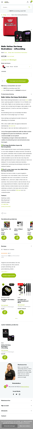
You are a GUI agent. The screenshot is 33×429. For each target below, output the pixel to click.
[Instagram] (19, 394)
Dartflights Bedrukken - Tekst (7, 300)
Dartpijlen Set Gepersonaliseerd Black (23, 301)
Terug (4, 15)
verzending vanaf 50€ (11, 88)
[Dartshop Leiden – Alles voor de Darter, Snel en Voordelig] (9, 2)
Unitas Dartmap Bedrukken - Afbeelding (6, 346)
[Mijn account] (27, 2)
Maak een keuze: (6, 63)
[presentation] (1, 29)
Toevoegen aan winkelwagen (17, 81)
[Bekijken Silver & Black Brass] (20, 225)
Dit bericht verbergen (9, 426)
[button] (16, 318)
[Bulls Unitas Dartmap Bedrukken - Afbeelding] (8, 335)
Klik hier (18, 190)
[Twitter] (16, 394)
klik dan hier (12, 126)
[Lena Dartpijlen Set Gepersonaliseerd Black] (25, 289)
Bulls (5, 52)
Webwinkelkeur (25, 386)
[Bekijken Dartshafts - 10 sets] (7, 225)
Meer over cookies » (25, 426)
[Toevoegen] (4, 238)
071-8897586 (4, 204)
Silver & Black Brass (18, 229)
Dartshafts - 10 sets (6, 229)
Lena (19, 297)
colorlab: (3, 71)
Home (8, 15)
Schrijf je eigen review (9, 275)
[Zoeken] (29, 7)
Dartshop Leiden (5, 297)
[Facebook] (13, 394)
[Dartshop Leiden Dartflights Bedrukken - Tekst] (8, 289)
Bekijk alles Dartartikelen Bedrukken (17, 52)
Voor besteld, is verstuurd (14, 90)
